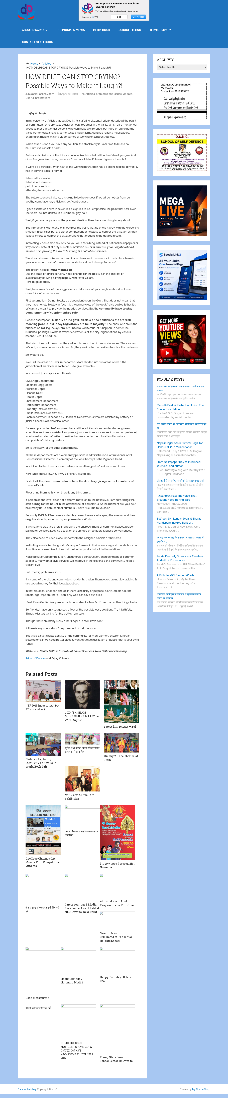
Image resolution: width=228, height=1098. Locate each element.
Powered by (87, 17)
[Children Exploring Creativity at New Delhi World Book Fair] (43, 744)
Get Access (138, 16)
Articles (46, 63)
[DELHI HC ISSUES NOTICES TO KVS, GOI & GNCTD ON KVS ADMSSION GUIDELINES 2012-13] (78, 1022)
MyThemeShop (200, 1089)
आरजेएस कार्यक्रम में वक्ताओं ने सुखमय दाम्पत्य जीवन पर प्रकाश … (179, 596)
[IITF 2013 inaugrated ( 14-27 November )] (43, 691)
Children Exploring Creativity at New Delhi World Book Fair (41, 762)
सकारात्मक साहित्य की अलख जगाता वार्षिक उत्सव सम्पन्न (180, 388)
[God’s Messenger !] (43, 970)
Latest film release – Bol (120, 726)
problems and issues (109, 93)
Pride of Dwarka (36, 658)
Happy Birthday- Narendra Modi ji (72, 980)
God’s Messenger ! (37, 998)
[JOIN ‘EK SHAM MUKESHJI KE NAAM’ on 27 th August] (82, 694)
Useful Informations (38, 97)
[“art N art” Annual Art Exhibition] (82, 778)
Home (34, 63)
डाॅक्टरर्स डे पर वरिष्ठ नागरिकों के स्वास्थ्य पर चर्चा (180, 480)
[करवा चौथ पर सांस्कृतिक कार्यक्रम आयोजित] (82, 816)
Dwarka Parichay (27, 1089)
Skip (119, 16)
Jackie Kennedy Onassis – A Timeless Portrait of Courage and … (180, 558)
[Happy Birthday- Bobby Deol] (117, 960)
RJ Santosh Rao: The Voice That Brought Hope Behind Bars (176, 497)
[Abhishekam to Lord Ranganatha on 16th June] (117, 886)
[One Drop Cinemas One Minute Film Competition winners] (43, 830)
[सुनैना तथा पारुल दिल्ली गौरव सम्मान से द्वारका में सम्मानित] (82, 738)
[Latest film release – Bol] (121, 701)
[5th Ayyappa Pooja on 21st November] (117, 832)
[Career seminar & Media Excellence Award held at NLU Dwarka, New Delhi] (82, 887)
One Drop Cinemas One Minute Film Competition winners (43, 862)
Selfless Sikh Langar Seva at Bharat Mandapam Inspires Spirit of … (179, 520)
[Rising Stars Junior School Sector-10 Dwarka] (117, 1029)
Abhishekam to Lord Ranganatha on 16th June (117, 903)
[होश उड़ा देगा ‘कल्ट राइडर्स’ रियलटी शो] (43, 889)
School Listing (130, 30)
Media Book (101, 30)
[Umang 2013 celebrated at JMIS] (121, 743)
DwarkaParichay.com (41, 93)
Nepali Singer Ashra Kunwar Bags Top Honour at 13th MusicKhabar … (180, 445)
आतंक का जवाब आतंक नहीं (38, 1008)
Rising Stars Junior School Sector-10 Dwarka (116, 1059)
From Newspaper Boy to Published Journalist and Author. (178, 464)
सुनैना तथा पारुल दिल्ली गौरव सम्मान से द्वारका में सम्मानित (82, 749)
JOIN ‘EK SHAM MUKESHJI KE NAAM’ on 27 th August (82, 716)
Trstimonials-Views (70, 30)
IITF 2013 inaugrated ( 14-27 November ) (42, 707)
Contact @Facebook (37, 42)
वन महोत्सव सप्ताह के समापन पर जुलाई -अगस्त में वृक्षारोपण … (180, 539)
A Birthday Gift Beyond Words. (176, 575)
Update (127, 93)
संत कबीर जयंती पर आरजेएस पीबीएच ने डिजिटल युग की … (181, 426)
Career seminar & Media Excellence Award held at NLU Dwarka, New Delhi (82, 908)
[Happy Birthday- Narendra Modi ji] (78, 961)
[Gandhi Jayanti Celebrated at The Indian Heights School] (117, 921)
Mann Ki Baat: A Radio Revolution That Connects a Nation (181, 407)
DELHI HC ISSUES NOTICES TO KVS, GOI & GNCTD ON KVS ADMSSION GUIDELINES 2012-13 (77, 1050)
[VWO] (95, 17)
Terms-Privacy (160, 30)
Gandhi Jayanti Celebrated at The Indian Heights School (116, 936)
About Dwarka (33, 30)
